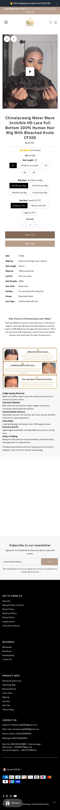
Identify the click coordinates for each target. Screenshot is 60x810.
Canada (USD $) (13, 769)
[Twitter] (11, 796)
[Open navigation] (9, 22)
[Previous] (4, 10)
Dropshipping (8, 655)
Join (49, 561)
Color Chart (7, 693)
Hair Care (6, 705)
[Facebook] (3, 796)
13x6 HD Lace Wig (39, 185)
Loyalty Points (8, 621)
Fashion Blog (8, 709)
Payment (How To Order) (13, 605)
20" (34, 172)
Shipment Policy (9, 613)
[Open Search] (51, 22)
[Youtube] (15, 796)
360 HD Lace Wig (19, 192)
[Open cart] (55, 22)
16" (45, 165)
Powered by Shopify (40, 804)
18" (25, 172)
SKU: (27, 155)
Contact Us (7, 659)
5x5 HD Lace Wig (19, 185)
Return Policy (8, 609)
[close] (56, 4)
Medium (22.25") (38, 205)
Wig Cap (5, 697)
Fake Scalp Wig (8, 685)
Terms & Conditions (11, 625)
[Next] (55, 10)
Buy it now (30, 243)
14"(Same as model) (29, 165)
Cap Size (6, 701)
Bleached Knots (9, 689)
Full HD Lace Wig (40, 192)
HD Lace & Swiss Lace (11, 681)
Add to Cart (30, 235)
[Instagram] (7, 796)
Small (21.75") (19, 205)
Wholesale (7, 647)
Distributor (7, 651)
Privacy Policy (8, 617)
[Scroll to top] (54, 802)
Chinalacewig (24, 804)
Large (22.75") (29, 212)
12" (13, 165)
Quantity (30, 219)
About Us (6, 601)
